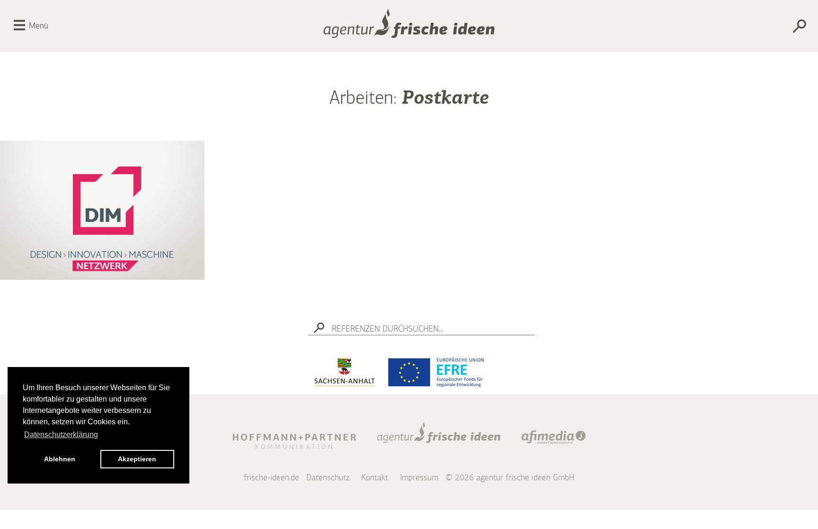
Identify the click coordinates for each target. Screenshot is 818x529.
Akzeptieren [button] (137, 459)
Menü (38, 26)
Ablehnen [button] (59, 459)
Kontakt (374, 478)
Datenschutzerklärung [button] (61, 434)
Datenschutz (327, 478)
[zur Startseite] (409, 26)
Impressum (419, 478)
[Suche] (748, 27)
